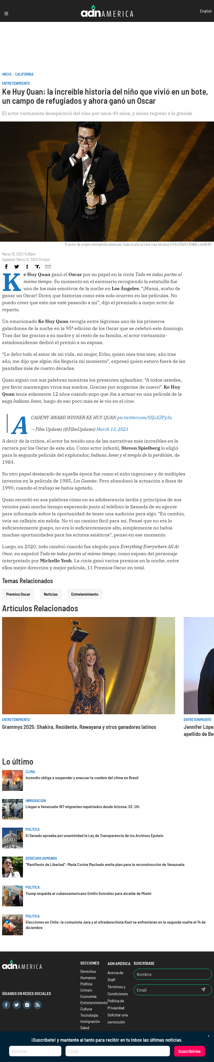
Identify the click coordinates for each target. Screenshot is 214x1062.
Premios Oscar (18, 593)
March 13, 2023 (112, 429)
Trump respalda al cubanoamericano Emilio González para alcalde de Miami (88, 893)
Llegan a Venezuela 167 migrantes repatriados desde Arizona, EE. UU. (83, 806)
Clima (30, 772)
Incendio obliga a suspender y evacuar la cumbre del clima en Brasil (82, 777)
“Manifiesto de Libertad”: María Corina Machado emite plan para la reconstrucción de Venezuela (105, 864)
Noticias (51, 593)
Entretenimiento (16, 83)
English (206, 10)
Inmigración (36, 800)
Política (33, 829)
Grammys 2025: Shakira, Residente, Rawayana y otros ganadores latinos (79, 726)
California (24, 74)
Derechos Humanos (41, 858)
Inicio (6, 74)
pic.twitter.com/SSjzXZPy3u (144, 417)
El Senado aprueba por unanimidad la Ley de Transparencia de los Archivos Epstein (94, 835)
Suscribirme (189, 1051)
